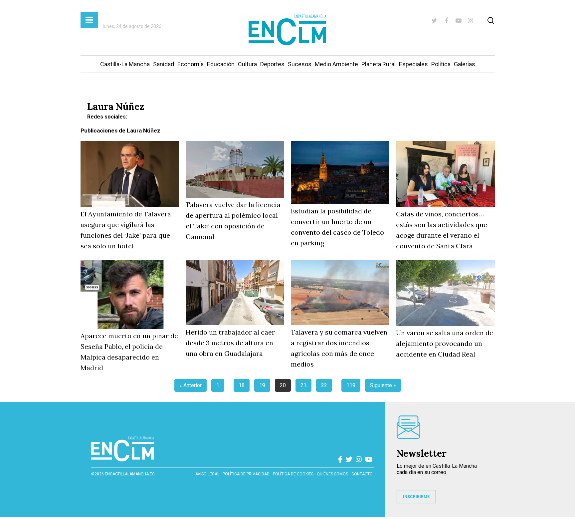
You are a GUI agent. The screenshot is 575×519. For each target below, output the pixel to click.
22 (324, 385)
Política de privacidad (246, 474)
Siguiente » (383, 385)
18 (242, 385)
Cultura (247, 64)
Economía (190, 64)
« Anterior (190, 385)
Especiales (413, 64)
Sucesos (299, 64)
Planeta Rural (378, 64)
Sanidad (163, 64)
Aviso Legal (207, 474)
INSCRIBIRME (416, 496)
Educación (221, 64)
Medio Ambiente (336, 64)
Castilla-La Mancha (125, 64)
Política (441, 64)
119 (350, 385)
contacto (362, 474)
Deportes (272, 64)
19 (262, 385)
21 (303, 385)
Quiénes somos (332, 474)
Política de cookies (293, 474)
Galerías (464, 64)
